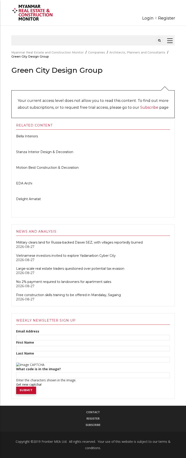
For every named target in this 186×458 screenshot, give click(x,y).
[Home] (34, 12)
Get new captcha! (29, 384)
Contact (93, 412)
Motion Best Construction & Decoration (47, 168)
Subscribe (149, 107)
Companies (96, 52)
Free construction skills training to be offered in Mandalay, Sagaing (68, 295)
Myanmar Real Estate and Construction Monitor (47, 52)
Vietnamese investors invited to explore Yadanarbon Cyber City (66, 256)
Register (166, 18)
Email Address (27, 331)
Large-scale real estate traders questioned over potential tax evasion (70, 269)
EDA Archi (24, 183)
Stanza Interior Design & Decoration (44, 152)
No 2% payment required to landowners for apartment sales (64, 282)
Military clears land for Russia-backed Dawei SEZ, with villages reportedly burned (79, 242)
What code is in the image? (38, 369)
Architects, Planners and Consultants (137, 52)
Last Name (25, 353)
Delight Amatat (28, 199)
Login (148, 18)
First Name (25, 342)
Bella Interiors (27, 136)
